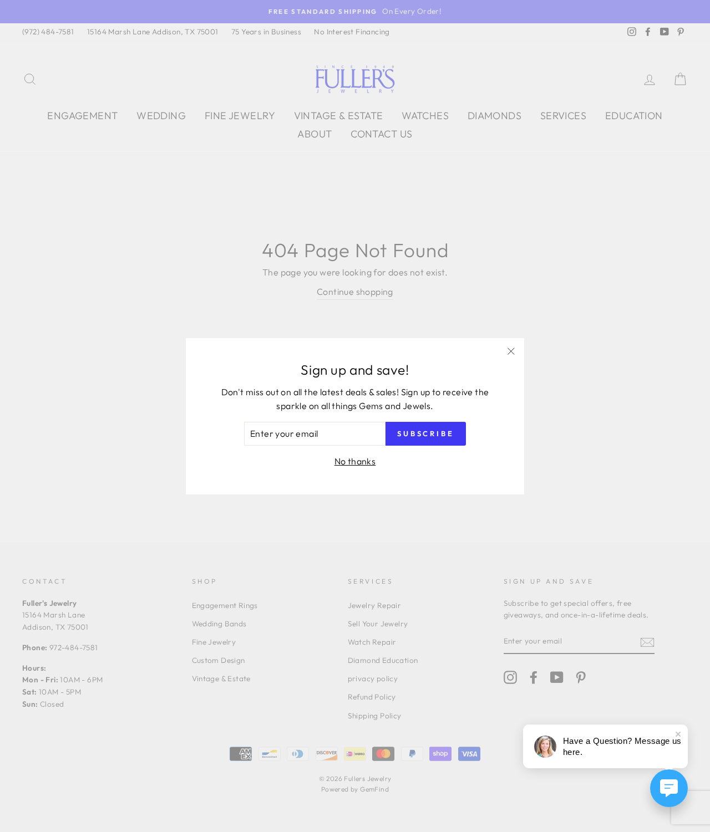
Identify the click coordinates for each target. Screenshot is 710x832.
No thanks (355, 461)
